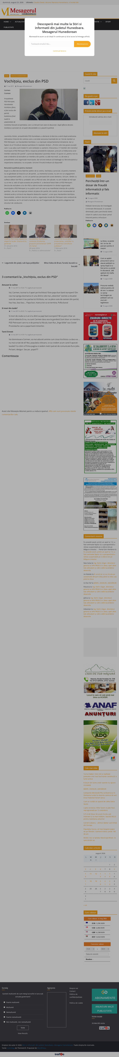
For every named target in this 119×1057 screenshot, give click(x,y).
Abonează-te (82, 44)
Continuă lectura (59, 51)
